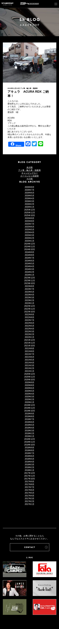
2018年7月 (29, 453)
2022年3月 (29, 331)
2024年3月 (29, 269)
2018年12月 (29, 439)
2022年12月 (29, 306)
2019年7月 (29, 419)
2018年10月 (29, 445)
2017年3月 (29, 498)
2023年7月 (29, 289)
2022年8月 (29, 317)
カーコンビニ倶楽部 (29, 176)
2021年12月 (29, 340)
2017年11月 (29, 476)
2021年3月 (29, 365)
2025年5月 (29, 229)
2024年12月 (29, 244)
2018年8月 (29, 450)
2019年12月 (29, 405)
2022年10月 (29, 311)
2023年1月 (29, 303)
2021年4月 (29, 362)
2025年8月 (29, 221)
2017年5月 (29, 493)
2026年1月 (29, 207)
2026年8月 (29, 187)
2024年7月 (29, 258)
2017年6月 (29, 490)
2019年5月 (29, 425)
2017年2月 (29, 501)
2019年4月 (29, 428)
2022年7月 (29, 320)
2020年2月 (29, 399)
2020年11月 (29, 377)
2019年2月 (29, 433)
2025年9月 (29, 218)
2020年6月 (29, 388)
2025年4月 (29, 232)
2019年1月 (29, 436)
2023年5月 (29, 292)
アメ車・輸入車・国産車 (29, 88)
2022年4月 (29, 328)
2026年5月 (29, 195)
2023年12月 (29, 278)
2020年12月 (29, 374)
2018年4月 (29, 462)
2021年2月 (29, 368)
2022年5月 (29, 326)
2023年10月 (29, 283)
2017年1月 (29, 504)
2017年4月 (29, 496)
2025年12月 (29, 210)
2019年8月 (29, 416)
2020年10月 (29, 379)
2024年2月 (29, 272)
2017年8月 (29, 484)
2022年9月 (29, 314)
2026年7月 (29, 190)
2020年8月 (29, 385)
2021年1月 (29, 371)
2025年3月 (29, 235)
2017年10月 (29, 479)
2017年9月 (29, 481)
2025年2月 (29, 238)
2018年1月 (29, 470)
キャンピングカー (29, 173)
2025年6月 (29, 227)
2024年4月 (29, 266)
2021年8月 (29, 351)
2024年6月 (29, 261)
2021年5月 (29, 360)
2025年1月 (29, 241)
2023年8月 (29, 286)
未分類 (29, 167)
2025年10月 (29, 215)
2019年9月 (29, 413)
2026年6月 (29, 193)
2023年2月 (29, 300)
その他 (29, 179)
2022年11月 (29, 309)
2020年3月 (29, 396)
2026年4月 (29, 198)
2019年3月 (29, 430)
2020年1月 (29, 402)
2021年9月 (29, 348)
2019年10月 (29, 411)
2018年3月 (29, 464)
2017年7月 (29, 487)
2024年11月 (29, 246)
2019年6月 (29, 422)
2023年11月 (29, 280)
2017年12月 (29, 473)
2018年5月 (29, 459)
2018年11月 (29, 442)
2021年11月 (29, 343)
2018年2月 (29, 467)
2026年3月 (29, 201)
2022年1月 (29, 337)
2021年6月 (29, 357)
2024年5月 (29, 263)
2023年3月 (29, 297)
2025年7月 (29, 224)
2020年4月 (29, 394)
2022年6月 (29, 323)
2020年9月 (29, 382)
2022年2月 (29, 334)
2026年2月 (29, 204)
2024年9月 (29, 252)
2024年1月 (29, 275)
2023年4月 (29, 295)
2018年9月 (29, 447)
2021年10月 (29, 345)
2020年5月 (29, 391)
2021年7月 (29, 354)
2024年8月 (29, 255)
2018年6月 (29, 456)
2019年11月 (29, 408)
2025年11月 (29, 212)
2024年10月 (29, 249)
